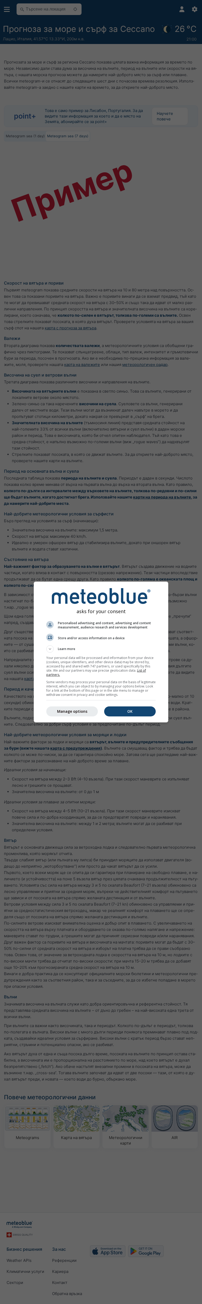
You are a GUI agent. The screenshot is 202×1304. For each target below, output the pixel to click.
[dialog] (101, 652)
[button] (101, 649)
